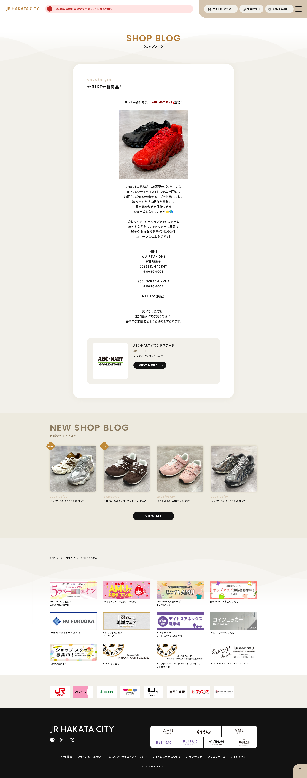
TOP (52, 557)
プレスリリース (216, 756)
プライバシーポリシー (91, 756)
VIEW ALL (153, 516)
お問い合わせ (194, 756)
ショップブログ (67, 557)
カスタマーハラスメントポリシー (128, 756)
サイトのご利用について (166, 756)
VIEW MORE (148, 365)
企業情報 (66, 756)
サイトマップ (238, 756)
